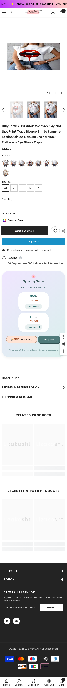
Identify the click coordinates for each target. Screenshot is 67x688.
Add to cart (26, 231)
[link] (17, 468)
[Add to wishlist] (55, 230)
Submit (51, 607)
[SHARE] (62, 231)
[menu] (4, 12)
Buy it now (34, 241)
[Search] (13, 12)
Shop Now (49, 339)
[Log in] (53, 12)
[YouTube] (16, 621)
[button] (55, 93)
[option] (33, 56)
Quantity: (7, 199)
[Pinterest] (7, 621)
